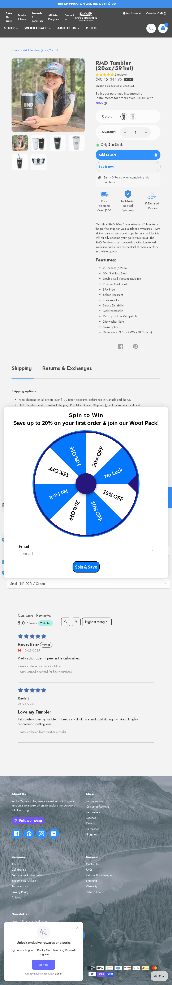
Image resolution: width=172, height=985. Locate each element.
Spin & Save (86, 566)
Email (24, 546)
